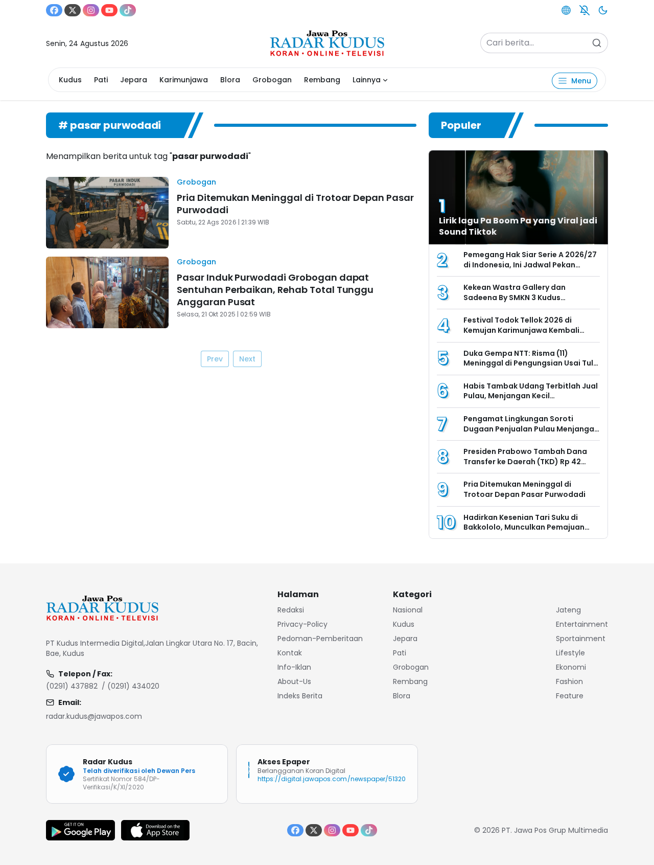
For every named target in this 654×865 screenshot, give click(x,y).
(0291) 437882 (72, 686)
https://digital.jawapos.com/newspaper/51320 (332, 779)
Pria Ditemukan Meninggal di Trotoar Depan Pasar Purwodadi (295, 203)
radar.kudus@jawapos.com (94, 716)
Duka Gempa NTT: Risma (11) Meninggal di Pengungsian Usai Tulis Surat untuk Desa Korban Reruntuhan (531, 368)
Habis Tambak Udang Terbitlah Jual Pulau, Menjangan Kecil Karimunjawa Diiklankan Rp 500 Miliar (530, 401)
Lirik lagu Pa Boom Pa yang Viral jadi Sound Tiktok (518, 226)
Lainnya (367, 80)
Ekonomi (571, 667)
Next (247, 359)
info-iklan (294, 667)
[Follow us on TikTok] (128, 10)
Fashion (569, 681)
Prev (215, 359)
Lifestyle (570, 653)
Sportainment (580, 638)
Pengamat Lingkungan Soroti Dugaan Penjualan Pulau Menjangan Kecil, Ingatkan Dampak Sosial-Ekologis (531, 434)
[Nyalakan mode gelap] (603, 10)
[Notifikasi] (584, 10)
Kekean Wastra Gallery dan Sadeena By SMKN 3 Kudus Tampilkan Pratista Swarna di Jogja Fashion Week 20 (530, 302)
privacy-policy (302, 624)
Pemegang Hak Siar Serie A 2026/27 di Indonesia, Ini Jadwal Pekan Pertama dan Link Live (530, 264)
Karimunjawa (183, 80)
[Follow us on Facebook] (54, 10)
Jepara (133, 80)
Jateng (568, 610)
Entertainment (582, 624)
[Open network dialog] (566, 10)
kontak (289, 653)
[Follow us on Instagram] (91, 10)
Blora (230, 80)
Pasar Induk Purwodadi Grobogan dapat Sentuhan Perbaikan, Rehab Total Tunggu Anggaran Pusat (275, 289)
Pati (101, 80)
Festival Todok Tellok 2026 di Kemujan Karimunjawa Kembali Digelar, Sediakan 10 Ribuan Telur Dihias (525, 335)
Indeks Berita (299, 696)
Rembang (322, 80)
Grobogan (272, 80)
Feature (569, 696)
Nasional (408, 610)
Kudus (70, 80)
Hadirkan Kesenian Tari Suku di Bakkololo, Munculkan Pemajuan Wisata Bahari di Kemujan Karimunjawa (524, 532)
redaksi (290, 610)
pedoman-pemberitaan (320, 638)
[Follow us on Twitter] (72, 10)
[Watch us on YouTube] (109, 10)
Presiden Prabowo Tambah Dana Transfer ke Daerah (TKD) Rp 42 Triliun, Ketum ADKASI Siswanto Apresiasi (525, 466)
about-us (294, 681)
